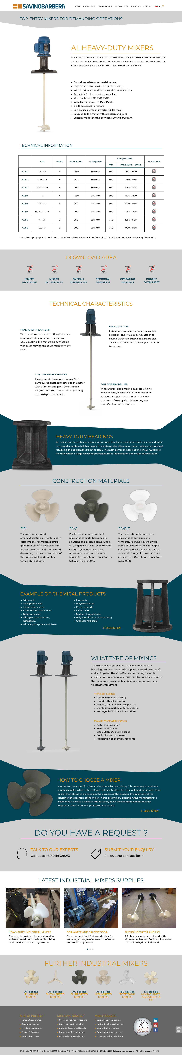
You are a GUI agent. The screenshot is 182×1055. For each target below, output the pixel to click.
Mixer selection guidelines (71, 1036)
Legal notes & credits (32, 1028)
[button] (87, 949)
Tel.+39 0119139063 (101, 1051)
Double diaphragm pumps (109, 1032)
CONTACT (147, 6)
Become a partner (30, 1024)
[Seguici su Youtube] (155, 1025)
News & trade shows (31, 1020)
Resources (104, 6)
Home (77, 6)
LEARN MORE (150, 811)
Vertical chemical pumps (109, 1020)
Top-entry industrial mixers (110, 1036)
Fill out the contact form (124, 856)
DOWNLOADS (121, 6)
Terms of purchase (30, 1036)
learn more (112, 628)
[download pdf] (154, 172)
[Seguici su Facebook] (155, 1030)
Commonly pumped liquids (72, 1028)
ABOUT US (136, 6)
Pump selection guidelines (72, 1032)
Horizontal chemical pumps (110, 1024)
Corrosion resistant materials (73, 1020)
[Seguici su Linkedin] (155, 1020)
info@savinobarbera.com (122, 1051)
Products (88, 6)
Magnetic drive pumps (108, 1028)
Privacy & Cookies (30, 1032)
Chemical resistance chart (71, 1024)
